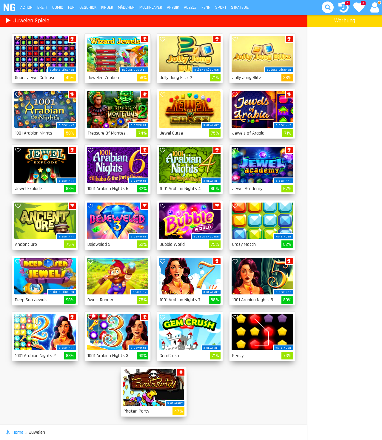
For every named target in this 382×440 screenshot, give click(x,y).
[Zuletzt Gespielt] (343, 8)
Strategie (240, 7)
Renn (205, 7)
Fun (71, 7)
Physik (173, 7)
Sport (220, 7)
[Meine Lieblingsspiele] (359, 8)
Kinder (107, 7)
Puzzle (190, 7)
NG (9, 8)
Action (26, 7)
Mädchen (126, 7)
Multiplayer (150, 7)
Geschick (87, 7)
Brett (42, 7)
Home (18, 432)
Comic (57, 7)
